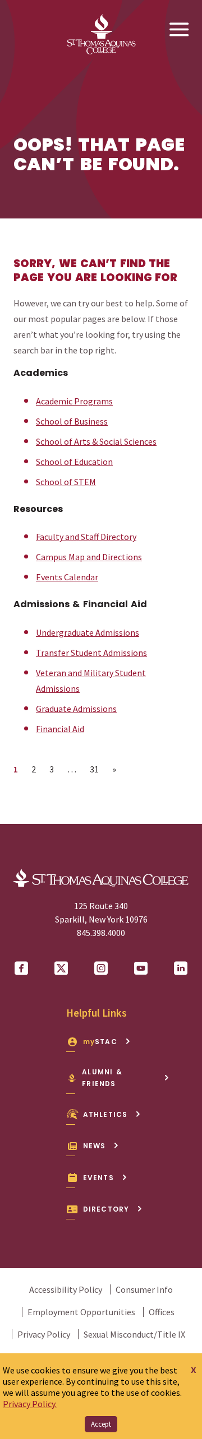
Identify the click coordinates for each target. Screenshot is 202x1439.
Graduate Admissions (76, 708)
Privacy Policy (43, 1334)
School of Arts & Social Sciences (96, 441)
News (94, 1146)
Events (98, 1177)
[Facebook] (21, 968)
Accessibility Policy (65, 1289)
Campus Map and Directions (89, 556)
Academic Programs (74, 401)
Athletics (105, 1114)
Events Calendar (67, 577)
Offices (162, 1311)
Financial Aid (60, 728)
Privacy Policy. (30, 1403)
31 (97, 769)
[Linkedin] (180, 968)
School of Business (72, 421)
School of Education (74, 461)
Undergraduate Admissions (87, 632)
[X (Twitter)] (61, 968)
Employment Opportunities (81, 1311)
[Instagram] (101, 968)
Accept (101, 1424)
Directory (106, 1209)
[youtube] (141, 968)
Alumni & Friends (102, 1077)
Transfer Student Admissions (91, 652)
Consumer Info (144, 1289)
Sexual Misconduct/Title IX (134, 1334)
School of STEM (66, 481)
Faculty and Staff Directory (86, 536)
